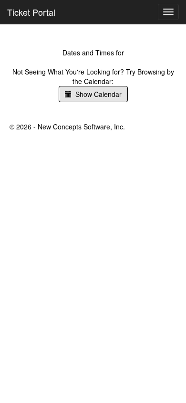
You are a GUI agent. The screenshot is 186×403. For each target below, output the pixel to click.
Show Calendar (97, 94)
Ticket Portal (31, 12)
